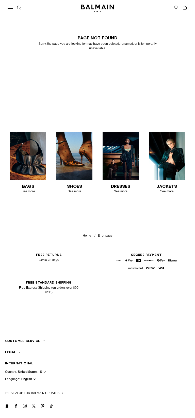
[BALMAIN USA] (97, 7)
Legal (10, 352)
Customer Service (22, 341)
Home (87, 235)
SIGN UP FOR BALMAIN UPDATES (35, 393)
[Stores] (175, 7)
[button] (19, 7)
